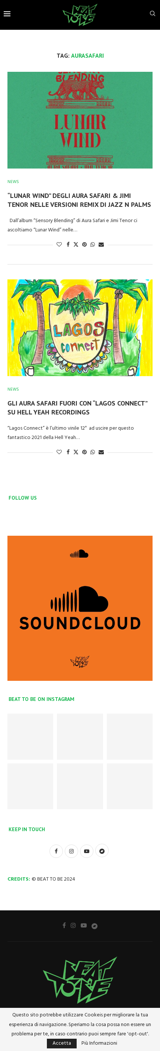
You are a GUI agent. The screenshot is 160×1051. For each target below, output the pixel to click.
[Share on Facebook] (68, 245)
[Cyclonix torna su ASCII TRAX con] (80, 736)
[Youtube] (84, 925)
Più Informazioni (99, 1043)
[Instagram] (73, 925)
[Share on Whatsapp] (92, 245)
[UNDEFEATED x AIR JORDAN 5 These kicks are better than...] (80, 786)
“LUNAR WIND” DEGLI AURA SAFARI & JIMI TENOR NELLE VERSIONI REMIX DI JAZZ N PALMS (79, 200)
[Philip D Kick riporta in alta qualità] (30, 736)
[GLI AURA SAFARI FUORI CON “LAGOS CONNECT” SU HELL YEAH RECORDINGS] (80, 327)
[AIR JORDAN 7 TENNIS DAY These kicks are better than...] (129, 736)
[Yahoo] (94, 926)
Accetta (61, 1043)
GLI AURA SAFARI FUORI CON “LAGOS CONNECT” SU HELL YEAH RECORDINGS (77, 407)
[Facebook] (64, 925)
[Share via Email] (101, 245)
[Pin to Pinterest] (84, 245)
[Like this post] (59, 245)
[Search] (152, 15)
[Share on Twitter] (76, 245)
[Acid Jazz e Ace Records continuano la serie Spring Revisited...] (129, 786)
